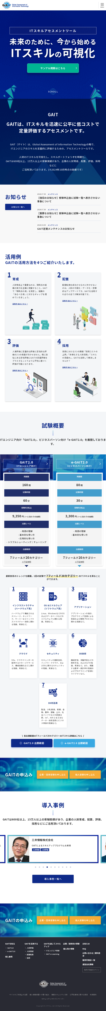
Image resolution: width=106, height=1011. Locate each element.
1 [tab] (35, 867)
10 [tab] (70, 867)
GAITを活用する (31, 943)
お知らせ (86, 943)
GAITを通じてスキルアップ (52, 945)
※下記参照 (26, 561)
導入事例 (8, 956)
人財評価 (30, 948)
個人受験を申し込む (85, 774)
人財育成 (30, 951)
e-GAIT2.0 (79, 463)
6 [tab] (55, 867)
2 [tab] (39, 867)
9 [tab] (66, 867)
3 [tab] (43, 867)
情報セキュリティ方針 (59, 994)
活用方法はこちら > (20, 304)
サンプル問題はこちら (52, 68)
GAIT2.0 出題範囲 (34, 743)
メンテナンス (53, 194)
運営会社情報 (87, 964)
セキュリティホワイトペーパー (52, 999)
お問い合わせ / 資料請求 (91, 954)
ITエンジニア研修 (52, 950)
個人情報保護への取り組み (39, 994)
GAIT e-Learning (52, 954)
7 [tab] (58, 867)
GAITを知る (10, 943)
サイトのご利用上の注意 (18, 994)
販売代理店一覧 (88, 960)
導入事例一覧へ (53, 878)
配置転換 (30, 954)
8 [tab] (62, 867)
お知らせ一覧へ (18, 207)
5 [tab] (51, 867)
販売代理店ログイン (91, 969)
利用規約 (93, 994)
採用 (28, 958)
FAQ (84, 948)
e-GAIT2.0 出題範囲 (76, 743)
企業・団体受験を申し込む (52, 774)
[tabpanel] (53, 849)
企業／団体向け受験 (71, 943)
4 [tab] (47, 867)
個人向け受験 (68, 948)
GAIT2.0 (26, 463)
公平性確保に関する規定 (79, 994)
